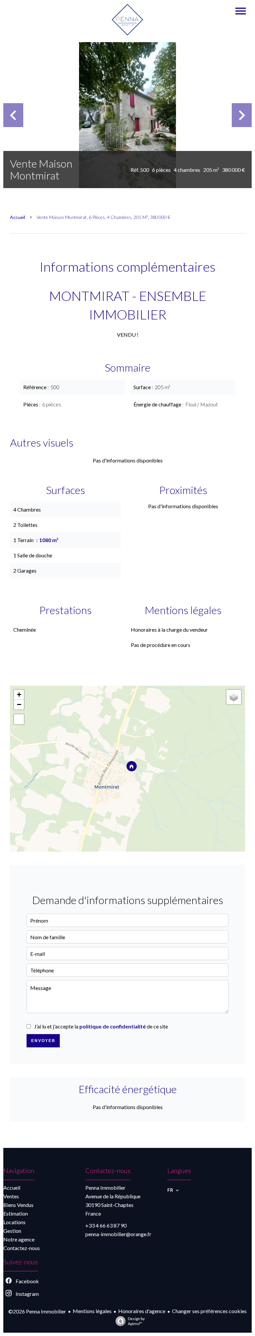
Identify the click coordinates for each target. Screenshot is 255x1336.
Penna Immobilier (105, 1187)
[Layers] (233, 697)
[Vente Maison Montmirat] (127, 115)
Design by (136, 1321)
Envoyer (43, 1040)
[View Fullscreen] (19, 719)
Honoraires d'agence (141, 1311)
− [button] (19, 704)
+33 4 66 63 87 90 (106, 1225)
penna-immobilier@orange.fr (118, 1234)
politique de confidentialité (112, 1026)
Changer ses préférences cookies (209, 1311)
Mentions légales (92, 1311)
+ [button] (19, 694)
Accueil (17, 217)
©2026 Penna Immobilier (37, 1311)
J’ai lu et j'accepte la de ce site (101, 1026)
